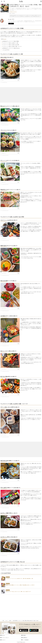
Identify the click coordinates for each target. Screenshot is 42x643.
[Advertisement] (21, 95)
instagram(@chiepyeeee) (5, 184)
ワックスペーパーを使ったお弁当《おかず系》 (10, 44)
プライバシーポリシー (5, 637)
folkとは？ (3, 635)
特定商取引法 (25, 637)
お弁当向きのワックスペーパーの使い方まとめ (10, 48)
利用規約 (24, 635)
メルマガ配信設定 (25, 639)
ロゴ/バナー (4, 639)
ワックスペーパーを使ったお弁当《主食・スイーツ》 (12, 46)
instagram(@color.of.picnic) (5, 240)
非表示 (5, 39)
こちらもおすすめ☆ (6, 49)
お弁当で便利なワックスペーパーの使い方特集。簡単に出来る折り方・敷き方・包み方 (25, 620)
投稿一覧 (11, 23)
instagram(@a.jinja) (4, 82)
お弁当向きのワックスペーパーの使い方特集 (10, 41)
